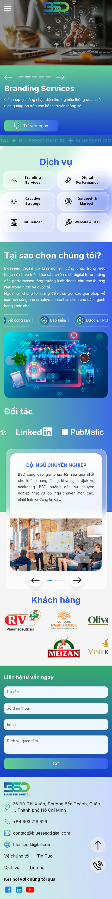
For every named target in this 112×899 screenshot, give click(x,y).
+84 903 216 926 (30, 821)
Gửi (56, 763)
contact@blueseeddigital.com (41, 833)
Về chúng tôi (16, 856)
